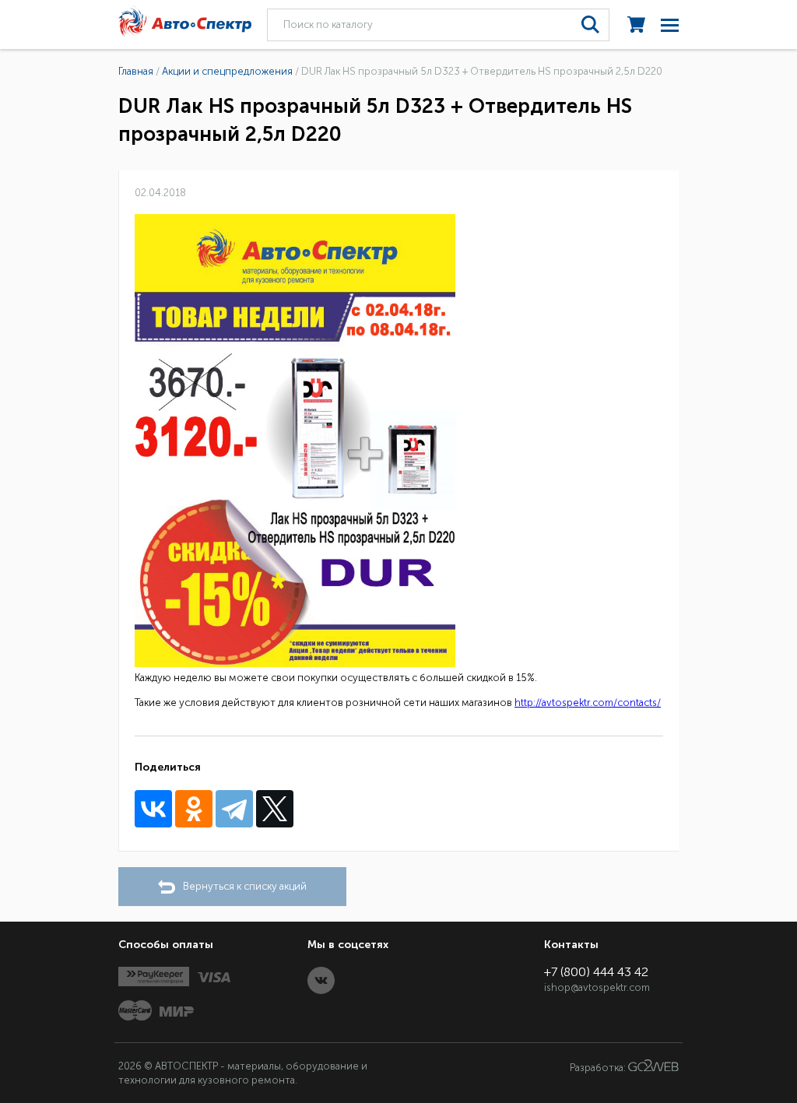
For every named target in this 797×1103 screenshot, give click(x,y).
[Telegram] (234, 808)
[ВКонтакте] (153, 808)
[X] (274, 808)
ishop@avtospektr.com (597, 987)
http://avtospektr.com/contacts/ (587, 702)
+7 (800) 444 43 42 (596, 971)
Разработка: (599, 1067)
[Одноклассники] (193, 808)
